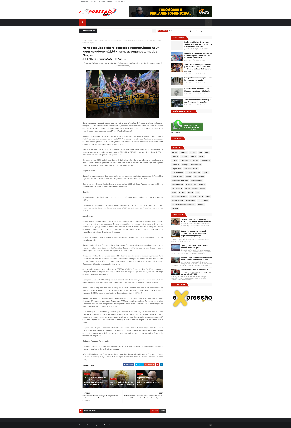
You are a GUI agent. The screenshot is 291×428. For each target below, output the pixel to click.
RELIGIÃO (193, 196)
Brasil (206, 153)
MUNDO (195, 189)
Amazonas (183, 153)
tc (198, 200)
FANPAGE (102, 2)
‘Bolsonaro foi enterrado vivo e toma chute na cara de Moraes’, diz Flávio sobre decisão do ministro (96, 381)
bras (200, 153)
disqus (162, 411)
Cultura (174, 161)
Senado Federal (177, 200)
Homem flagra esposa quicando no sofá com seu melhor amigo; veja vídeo (196, 220)
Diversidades (205, 161)
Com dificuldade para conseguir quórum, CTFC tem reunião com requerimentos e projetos (193, 233)
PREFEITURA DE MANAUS (89, 2)
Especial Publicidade (193, 173)
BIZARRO (193, 153)
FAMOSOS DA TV (177, 177)
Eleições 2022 (196, 165)
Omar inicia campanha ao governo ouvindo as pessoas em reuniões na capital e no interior (198, 55)
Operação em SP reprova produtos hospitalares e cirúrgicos (194, 246)
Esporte (205, 173)
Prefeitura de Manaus (179, 196)
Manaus (202, 185)
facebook (154, 411)
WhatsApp (121, 2)
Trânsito (201, 204)
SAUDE (200, 196)
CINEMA (201, 157)
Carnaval (175, 157)
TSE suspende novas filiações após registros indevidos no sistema (197, 101)
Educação (185, 165)
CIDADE (193, 157)
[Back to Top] (210, 425)
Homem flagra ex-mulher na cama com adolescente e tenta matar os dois (196, 258)
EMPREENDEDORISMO (191, 169)
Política (190, 192)
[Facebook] (208, 2)
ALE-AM (174, 153)
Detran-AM (194, 161)
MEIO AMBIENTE (177, 189)
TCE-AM (205, 200)
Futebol (188, 177)
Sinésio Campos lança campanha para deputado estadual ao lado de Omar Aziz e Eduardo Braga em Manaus (197, 67)
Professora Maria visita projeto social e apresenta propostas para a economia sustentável (194, 31)
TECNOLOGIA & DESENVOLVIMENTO (183, 204)
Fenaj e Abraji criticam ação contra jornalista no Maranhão (198, 79)
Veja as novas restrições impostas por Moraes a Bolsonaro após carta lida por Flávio (149, 381)
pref (197, 192)
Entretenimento (177, 173)
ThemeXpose (108, 425)
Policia (202, 189)
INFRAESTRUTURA (177, 185)
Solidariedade (190, 200)
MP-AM (187, 189)
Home (85, 40)
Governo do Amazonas (180, 181)
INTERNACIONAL (191, 185)
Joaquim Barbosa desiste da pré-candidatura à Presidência (122, 383)
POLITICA (91, 40)
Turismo (175, 208)
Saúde (208, 196)
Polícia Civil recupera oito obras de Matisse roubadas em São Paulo (197, 90)
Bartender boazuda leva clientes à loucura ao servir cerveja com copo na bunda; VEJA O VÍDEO (196, 272)
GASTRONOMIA (199, 177)
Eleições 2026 (152, 31)
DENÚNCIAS (184, 161)
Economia (175, 165)
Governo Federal (196, 181)
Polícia (174, 192)
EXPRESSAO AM (112, 2)
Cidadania (184, 157)
